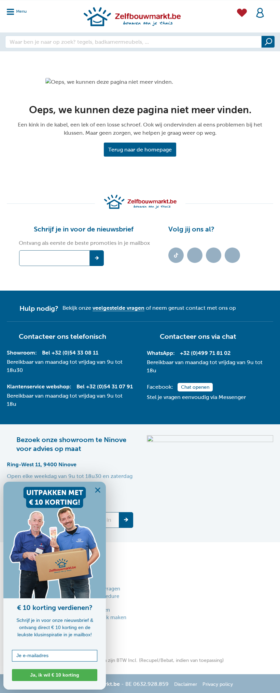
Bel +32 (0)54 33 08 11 (70, 353)
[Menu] (19, 9)
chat (229, 336)
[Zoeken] (268, 42)
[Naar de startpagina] (132, 16)
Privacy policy (217, 684)
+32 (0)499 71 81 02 (205, 353)
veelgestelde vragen (118, 308)
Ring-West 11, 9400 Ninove (41, 464)
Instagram (213, 255)
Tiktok (176, 255)
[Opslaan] (126, 520)
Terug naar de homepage (140, 149)
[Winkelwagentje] (271, 8)
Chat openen (195, 387)
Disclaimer (185, 684)
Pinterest (232, 255)
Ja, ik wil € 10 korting (54, 675)
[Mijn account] (260, 12)
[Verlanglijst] (242, 12)
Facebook (194, 255)
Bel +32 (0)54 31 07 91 (104, 386)
